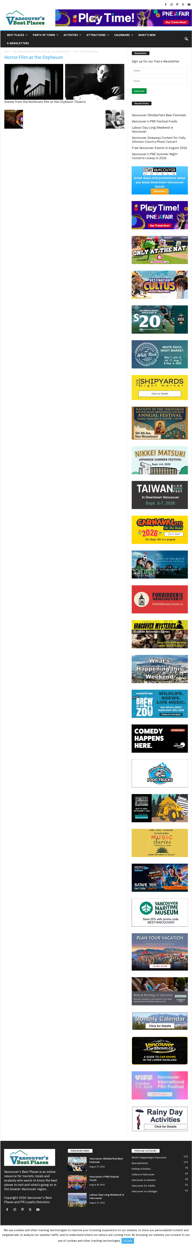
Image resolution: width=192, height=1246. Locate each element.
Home (6, 51)
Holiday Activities (141, 1168)
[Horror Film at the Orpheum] (64, 82)
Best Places (15, 35)
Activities (71, 35)
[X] (183, 5)
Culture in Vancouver (143, 1174)
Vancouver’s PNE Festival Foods (154, 121)
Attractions (96, 35)
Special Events (140, 1163)
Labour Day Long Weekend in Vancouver (152, 130)
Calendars (122, 35)
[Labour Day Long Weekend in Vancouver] (77, 1200)
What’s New (147, 35)
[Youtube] (189, 5)
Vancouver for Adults (143, 1185)
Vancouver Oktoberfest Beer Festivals (159, 115)
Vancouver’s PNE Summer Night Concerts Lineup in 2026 (155, 156)
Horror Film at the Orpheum (33, 57)
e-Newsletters (18, 43)
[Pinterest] (177, 5)
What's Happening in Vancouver (149, 1157)
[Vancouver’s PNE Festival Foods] (77, 1182)
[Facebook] (166, 5)
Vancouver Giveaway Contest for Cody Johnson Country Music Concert (158, 140)
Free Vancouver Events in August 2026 (159, 148)
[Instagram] (171, 5)
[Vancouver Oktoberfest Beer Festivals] (77, 1164)
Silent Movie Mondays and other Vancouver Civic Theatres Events (41, 51)
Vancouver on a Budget (144, 1191)
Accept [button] (128, 1240)
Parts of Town (44, 35)
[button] (186, 39)
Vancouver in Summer (144, 1180)
